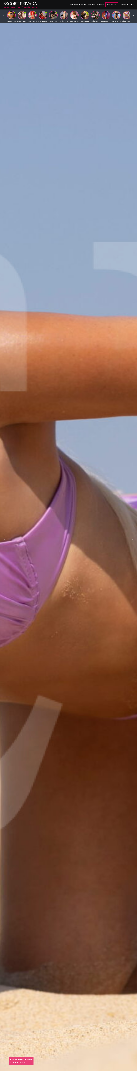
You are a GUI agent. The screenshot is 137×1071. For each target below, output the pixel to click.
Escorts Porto (96, 5)
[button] (133, 15)
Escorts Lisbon (78, 5)
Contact (111, 5)
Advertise (124, 5)
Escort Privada (20, 3)
